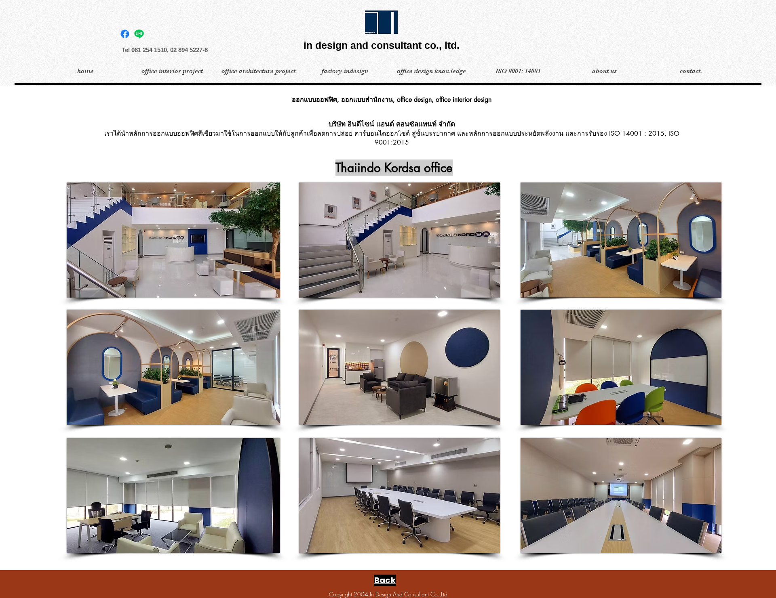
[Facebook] (125, 34)
